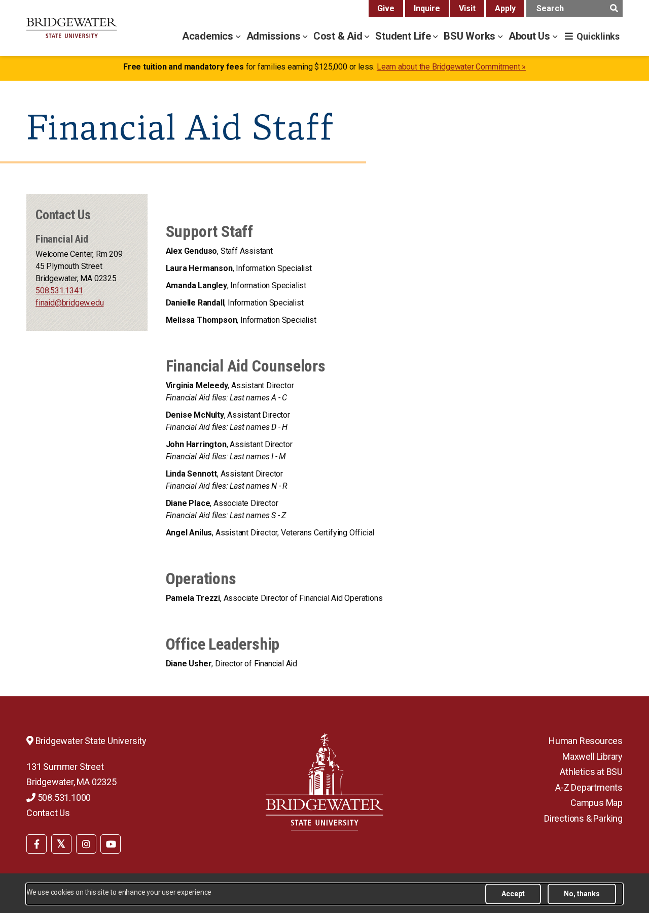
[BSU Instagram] (86, 844)
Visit (467, 8)
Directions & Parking (583, 818)
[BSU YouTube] (110, 844)
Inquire (427, 8)
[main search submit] (613, 8)
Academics (209, 36)
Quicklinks (598, 36)
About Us (531, 36)
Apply (505, 8)
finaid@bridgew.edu (69, 303)
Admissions (274, 36)
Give (385, 8)
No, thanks (582, 894)
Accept (513, 894)
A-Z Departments (589, 787)
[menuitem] (36, 843)
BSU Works (471, 36)
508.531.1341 (59, 290)
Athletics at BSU (591, 771)
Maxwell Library (592, 756)
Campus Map (596, 802)
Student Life (404, 36)
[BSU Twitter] (61, 844)
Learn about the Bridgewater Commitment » (451, 67)
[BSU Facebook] (36, 844)
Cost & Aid (339, 36)
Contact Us (48, 812)
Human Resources (586, 740)
